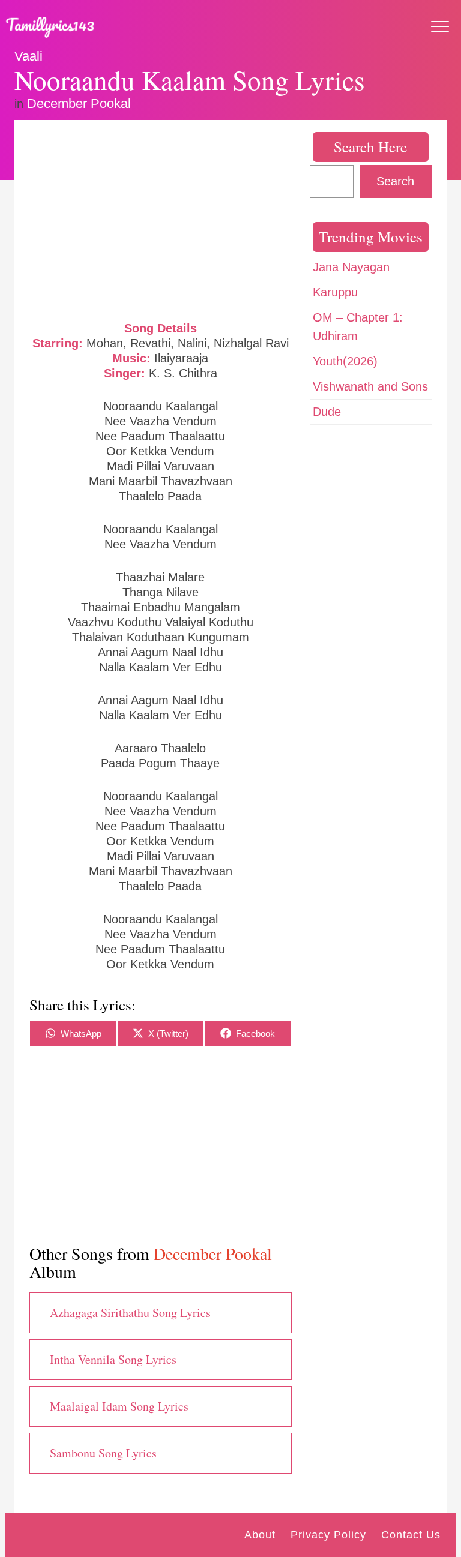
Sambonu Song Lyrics (103, 1453)
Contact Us (411, 1535)
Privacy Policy (328, 1535)
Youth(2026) (345, 361)
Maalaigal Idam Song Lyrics (119, 1406)
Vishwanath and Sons (370, 386)
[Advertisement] (160, 219)
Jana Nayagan (351, 267)
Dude (327, 411)
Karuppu (335, 292)
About (260, 1535)
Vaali (28, 56)
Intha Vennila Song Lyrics (113, 1359)
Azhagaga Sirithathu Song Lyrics (130, 1312)
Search (395, 181)
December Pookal (79, 103)
